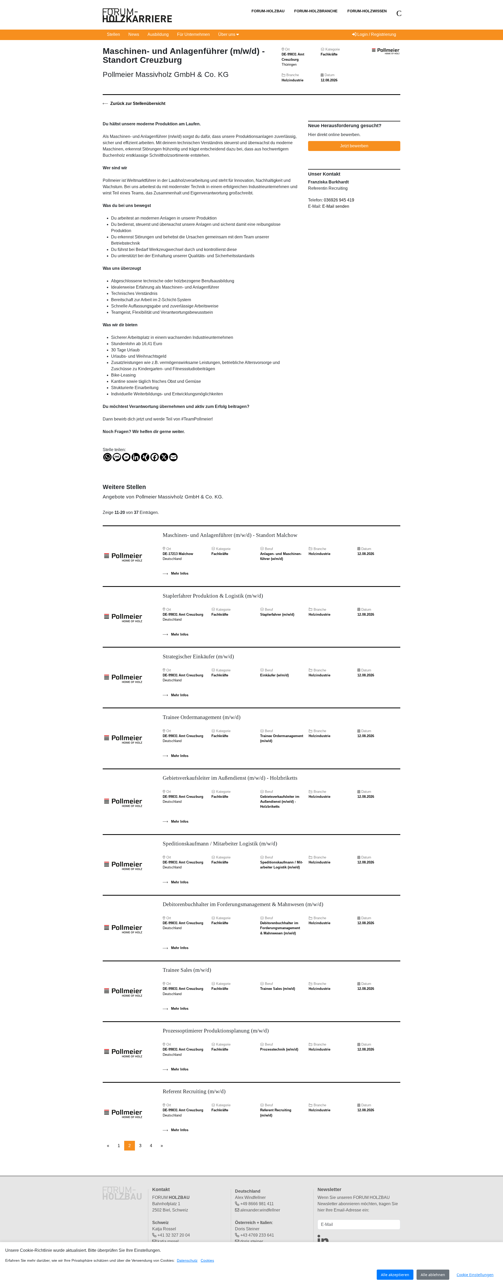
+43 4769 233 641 (257, 1235)
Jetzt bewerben (354, 146)
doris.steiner (251, 1241)
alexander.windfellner (260, 1210)
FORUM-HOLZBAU (268, 11)
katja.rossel (168, 1241)
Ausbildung (158, 34)
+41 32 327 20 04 (173, 1235)
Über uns (227, 34)
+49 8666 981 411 (257, 1204)
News (133, 34)
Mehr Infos (179, 573)
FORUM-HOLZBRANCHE (315, 11)
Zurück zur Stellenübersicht (137, 103)
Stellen (113, 34)
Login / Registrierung (376, 34)
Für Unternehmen (193, 34)
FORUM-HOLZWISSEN (367, 11)
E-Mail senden (335, 206)
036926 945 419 (339, 200)
